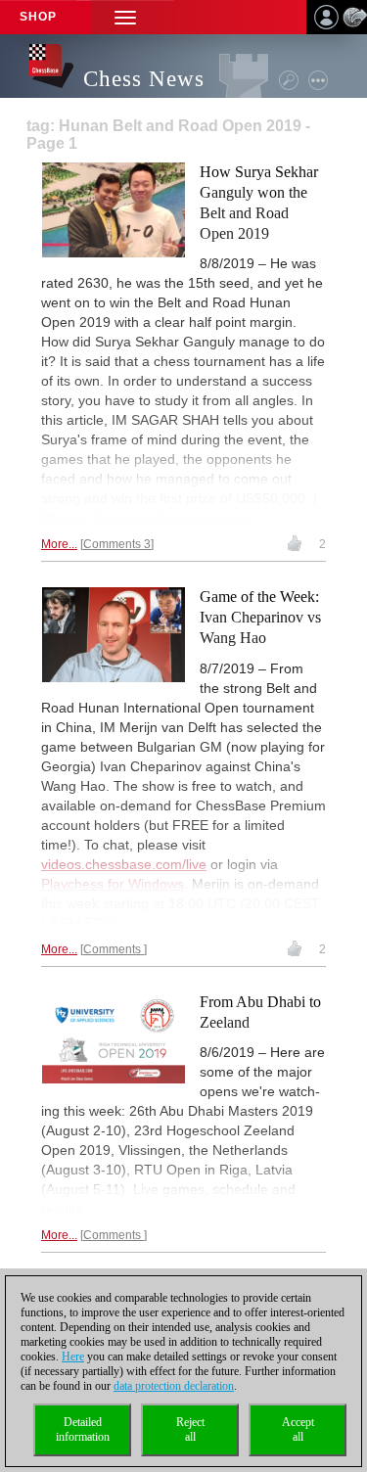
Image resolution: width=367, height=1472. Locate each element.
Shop (38, 16)
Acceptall (298, 1429)
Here (73, 1356)
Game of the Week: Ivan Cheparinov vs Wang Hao (260, 617)
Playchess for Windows (112, 884)
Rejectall (190, 1429)
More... (59, 544)
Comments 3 (117, 544)
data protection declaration (174, 1386)
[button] (125, 17)
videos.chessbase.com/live (123, 864)
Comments (113, 949)
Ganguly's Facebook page (173, 518)
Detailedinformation (83, 1429)
